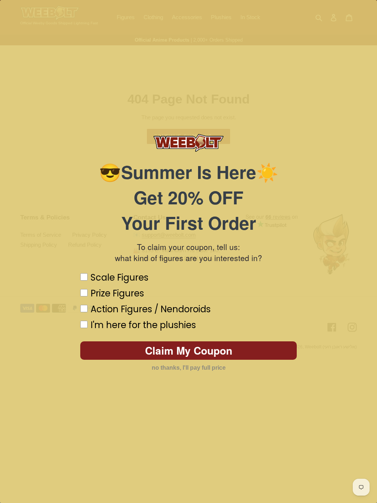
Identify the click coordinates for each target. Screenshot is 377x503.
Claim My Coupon (188, 350)
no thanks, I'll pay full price (189, 368)
